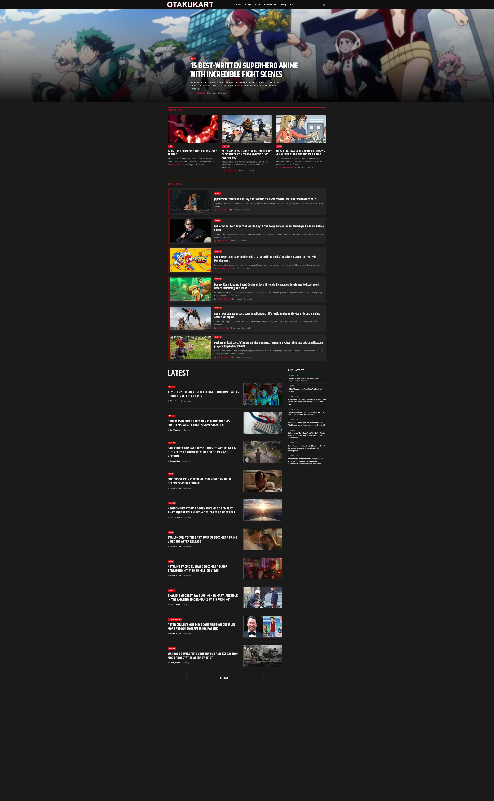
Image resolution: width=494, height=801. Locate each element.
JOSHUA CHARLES (285, 167)
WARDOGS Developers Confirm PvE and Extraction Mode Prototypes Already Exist (203, 656)
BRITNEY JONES (223, 210)
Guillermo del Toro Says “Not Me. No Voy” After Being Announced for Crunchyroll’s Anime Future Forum (269, 228)
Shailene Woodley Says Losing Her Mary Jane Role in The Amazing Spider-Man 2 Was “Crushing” (203, 597)
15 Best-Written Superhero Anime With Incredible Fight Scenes (244, 70)
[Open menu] (324, 4)
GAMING (226, 146)
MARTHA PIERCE (223, 268)
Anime (257, 4)
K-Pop (283, 4)
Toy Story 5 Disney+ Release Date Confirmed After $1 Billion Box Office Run (203, 394)
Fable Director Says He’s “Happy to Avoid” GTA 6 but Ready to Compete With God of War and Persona (202, 452)
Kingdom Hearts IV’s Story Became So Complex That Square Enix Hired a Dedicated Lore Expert (201, 510)
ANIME (217, 193)
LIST (193, 58)
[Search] (318, 4)
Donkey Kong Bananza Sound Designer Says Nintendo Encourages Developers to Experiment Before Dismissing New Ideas (266, 286)
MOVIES (172, 387)
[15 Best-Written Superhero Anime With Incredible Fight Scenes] (247, 55)
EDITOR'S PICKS (175, 619)
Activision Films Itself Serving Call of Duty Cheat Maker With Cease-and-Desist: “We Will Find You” (247, 154)
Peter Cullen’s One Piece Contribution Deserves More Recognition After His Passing (201, 626)
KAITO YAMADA (223, 328)
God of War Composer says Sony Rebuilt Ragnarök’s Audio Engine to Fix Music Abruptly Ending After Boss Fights (267, 316)
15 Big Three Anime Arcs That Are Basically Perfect (192, 153)
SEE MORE (225, 678)
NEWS (279, 146)
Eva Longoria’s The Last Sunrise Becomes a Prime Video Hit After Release (202, 539)
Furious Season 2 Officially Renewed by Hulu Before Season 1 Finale (199, 481)
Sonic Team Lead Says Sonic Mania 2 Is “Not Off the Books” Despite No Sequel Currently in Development (265, 259)
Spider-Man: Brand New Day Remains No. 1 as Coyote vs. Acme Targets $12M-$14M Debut (199, 423)
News (238, 4)
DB (291, 4)
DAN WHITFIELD (230, 171)
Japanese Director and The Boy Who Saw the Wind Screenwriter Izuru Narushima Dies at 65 (265, 199)
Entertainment (270, 4)
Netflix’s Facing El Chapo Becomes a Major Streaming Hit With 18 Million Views (197, 568)
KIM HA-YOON (222, 241)
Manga (248, 4)
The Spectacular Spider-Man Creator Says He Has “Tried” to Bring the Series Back (300, 153)
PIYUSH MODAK (199, 93)
